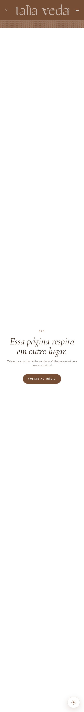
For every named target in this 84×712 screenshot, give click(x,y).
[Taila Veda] (42, 10)
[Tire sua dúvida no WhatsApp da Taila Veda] (73, 702)
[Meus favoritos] (60, 10)
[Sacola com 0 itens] (68, 10)
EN (52, 10)
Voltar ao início (42, 378)
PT (45, 10)
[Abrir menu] (76, 10)
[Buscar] (6, 9)
